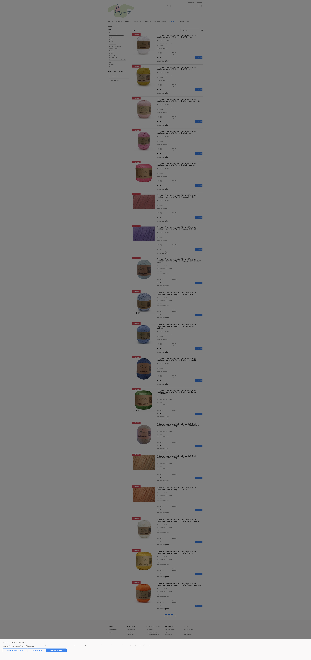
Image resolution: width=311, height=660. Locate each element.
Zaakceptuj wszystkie (56, 650)
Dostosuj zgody (37, 650)
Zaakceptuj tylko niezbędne (15, 650)
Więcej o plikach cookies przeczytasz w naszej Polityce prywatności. (19, 646)
